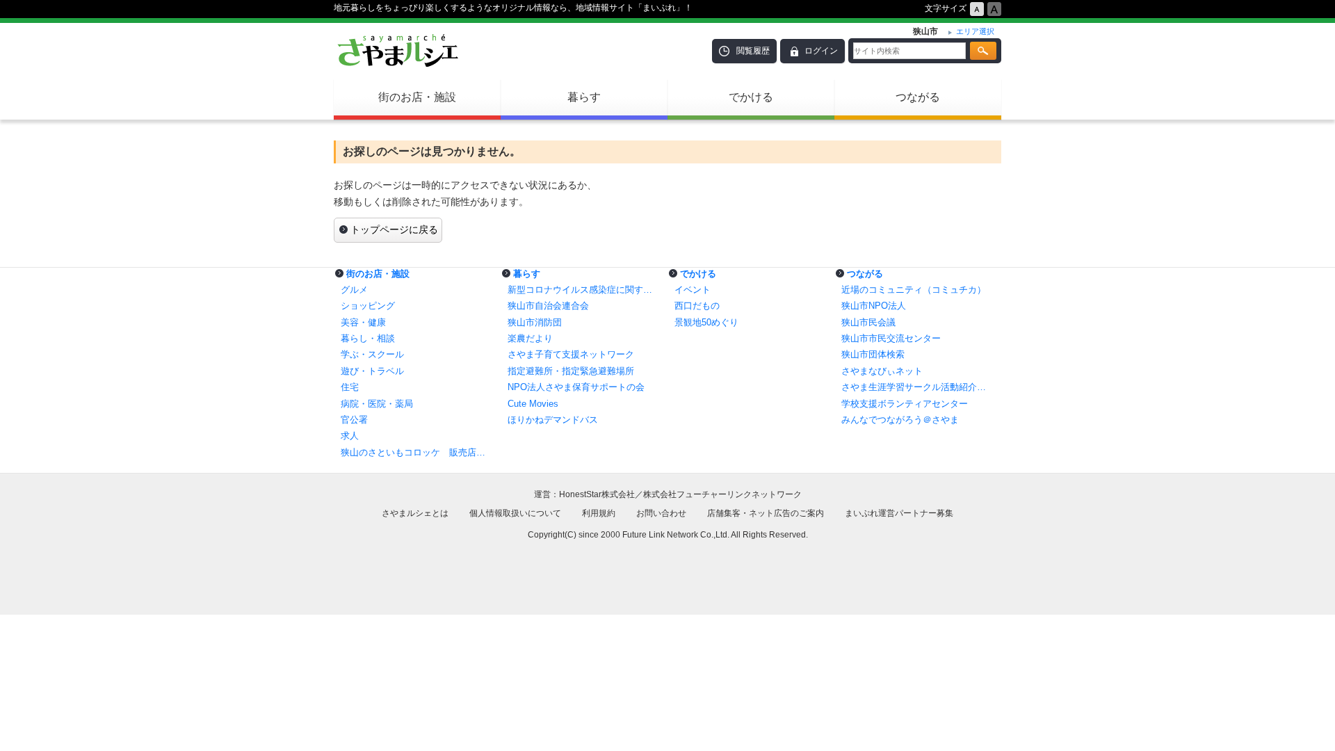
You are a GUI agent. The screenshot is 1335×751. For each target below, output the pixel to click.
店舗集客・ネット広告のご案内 (765, 513)
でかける (751, 97)
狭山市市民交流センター (891, 338)
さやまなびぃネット (882, 371)
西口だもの (697, 305)
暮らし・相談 (368, 338)
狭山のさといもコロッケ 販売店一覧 (417, 452)
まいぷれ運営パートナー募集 (899, 513)
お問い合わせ (661, 513)
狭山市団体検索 (873, 354)
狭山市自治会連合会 (548, 305)
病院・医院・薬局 (377, 403)
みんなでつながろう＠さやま (900, 419)
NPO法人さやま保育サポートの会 (576, 387)
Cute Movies (533, 403)
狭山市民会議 (868, 322)
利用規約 (598, 513)
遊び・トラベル (372, 371)
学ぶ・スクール (372, 354)
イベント (692, 289)
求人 (350, 435)
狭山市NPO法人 (873, 305)
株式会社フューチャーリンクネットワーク (722, 494)
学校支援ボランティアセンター (904, 403)
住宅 (350, 387)
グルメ (354, 289)
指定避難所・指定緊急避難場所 (571, 371)
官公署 (354, 419)
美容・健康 (363, 322)
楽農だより (530, 338)
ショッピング (368, 305)
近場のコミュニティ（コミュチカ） (913, 289)
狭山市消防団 (535, 322)
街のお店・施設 (417, 97)
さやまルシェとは (415, 513)
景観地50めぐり (706, 322)
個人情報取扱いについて (515, 513)
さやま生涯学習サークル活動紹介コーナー (917, 387)
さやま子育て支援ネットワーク (571, 354)
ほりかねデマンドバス (553, 419)
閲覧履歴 (753, 51)
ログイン (821, 51)
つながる (918, 97)
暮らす (584, 97)
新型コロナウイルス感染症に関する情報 (584, 289)
